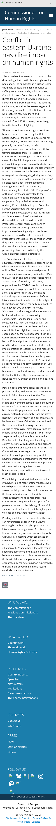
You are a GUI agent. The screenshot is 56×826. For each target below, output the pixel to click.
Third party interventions (23, 698)
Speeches (13, 679)
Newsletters (15, 684)
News (11, 741)
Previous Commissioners (23, 612)
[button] (28, 3)
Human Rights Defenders (23, 652)
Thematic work (17, 647)
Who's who (14, 726)
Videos (12, 752)
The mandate (16, 617)
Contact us (14, 720)
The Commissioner (19, 608)
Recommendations (19, 693)
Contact (36, 821)
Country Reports (18, 674)
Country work (16, 642)
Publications (15, 688)
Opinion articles (17, 747)
